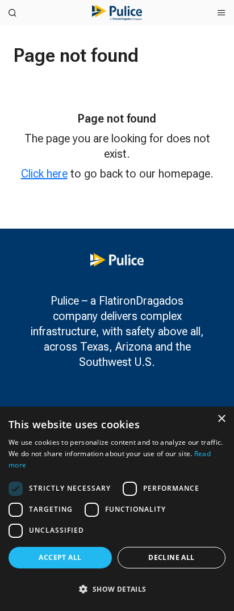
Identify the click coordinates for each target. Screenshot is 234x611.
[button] (117, 589)
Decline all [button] (171, 557)
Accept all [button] (60, 557)
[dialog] (117, 509)
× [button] (221, 419)
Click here (44, 173)
